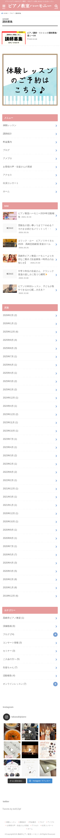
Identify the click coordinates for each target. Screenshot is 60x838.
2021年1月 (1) (10, 505)
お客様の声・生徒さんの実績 (17, 166)
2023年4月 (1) (10, 447)
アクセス (7, 174)
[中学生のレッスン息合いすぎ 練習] (30, 731)
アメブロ (7, 158)
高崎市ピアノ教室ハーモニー (28, 834)
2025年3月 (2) (10, 381)
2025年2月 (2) (10, 389)
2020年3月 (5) (10, 571)
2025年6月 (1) (10, 364)
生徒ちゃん (10, 667)
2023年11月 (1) (10, 422)
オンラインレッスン (14, 684)
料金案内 (7, 142)
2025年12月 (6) (10, 331)
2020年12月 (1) (10, 513)
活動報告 (9, 675)
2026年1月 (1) (10, 323)
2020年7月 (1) (10, 546)
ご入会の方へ (11, 659)
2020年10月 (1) (10, 521)
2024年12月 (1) (10, 397)
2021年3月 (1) (10, 496)
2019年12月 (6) (10, 595)
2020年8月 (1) (10, 538)
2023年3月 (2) (10, 455)
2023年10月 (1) (10, 430)
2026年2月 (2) (10, 315)
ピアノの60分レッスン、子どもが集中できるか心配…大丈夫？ (36, 289)
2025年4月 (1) (10, 373)
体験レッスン (9, 125)
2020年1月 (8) (10, 587)
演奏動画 (9, 626)
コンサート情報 (12, 642)
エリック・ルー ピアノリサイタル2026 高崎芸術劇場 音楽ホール (36, 244)
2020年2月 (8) (10, 579)
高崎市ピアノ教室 (13, 618)
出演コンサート (11, 183)
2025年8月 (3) (10, 348)
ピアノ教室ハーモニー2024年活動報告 (36, 215)
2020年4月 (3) (10, 562)
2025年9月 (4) (10, 340)
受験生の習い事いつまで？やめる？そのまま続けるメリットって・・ (36, 228)
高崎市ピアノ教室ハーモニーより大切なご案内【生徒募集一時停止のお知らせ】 (36, 259)
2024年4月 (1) (10, 406)
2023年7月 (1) (10, 439)
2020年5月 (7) (10, 554)
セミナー (9, 650)
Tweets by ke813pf (11, 809)
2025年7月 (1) (10, 356)
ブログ (6, 150)
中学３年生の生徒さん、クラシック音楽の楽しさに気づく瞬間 (36, 274)
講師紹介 (7, 133)
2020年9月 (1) (10, 529)
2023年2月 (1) (10, 463)
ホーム (6, 191)
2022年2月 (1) (10, 480)
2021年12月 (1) (10, 488)
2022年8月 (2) (10, 472)
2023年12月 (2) (10, 414)
